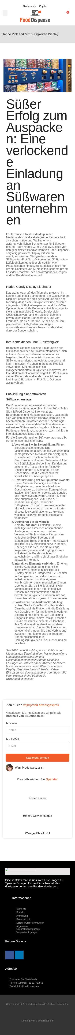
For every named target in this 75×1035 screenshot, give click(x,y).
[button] (5, 13)
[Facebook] (9, 955)
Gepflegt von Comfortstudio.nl (37, 1020)
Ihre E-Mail (12, 739)
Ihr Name (11, 723)
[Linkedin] (19, 955)
